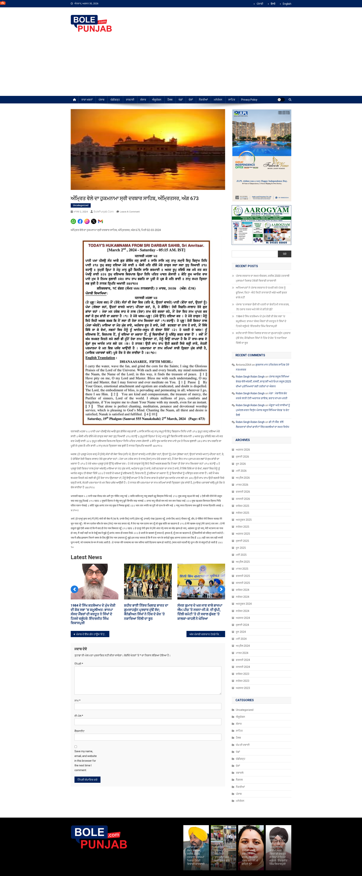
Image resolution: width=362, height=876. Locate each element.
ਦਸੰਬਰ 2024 (242, 589)
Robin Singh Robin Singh (250, 376)
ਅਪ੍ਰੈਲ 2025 (243, 561)
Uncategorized (80, 205)
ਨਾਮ (77, 696)
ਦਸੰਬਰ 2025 (242, 505)
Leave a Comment (130, 211)
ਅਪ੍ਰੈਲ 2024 (243, 645)
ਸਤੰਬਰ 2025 (242, 526)
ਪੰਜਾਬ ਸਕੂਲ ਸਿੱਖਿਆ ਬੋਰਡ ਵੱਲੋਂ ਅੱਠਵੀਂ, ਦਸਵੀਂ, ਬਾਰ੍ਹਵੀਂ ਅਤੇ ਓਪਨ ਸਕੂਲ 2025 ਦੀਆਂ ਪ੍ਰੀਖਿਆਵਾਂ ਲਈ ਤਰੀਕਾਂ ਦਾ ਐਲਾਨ (263, 381)
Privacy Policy (249, 99)
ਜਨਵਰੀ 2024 (243, 666)
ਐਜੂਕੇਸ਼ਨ (156, 99)
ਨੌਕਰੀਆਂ (203, 99)
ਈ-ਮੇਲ (78, 711)
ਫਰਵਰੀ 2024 (243, 659)
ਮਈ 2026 (241, 470)
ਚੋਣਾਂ (191, 99)
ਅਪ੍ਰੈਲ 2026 (243, 477)
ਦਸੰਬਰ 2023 (242, 673)
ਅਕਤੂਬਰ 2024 (244, 603)
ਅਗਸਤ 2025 (243, 533)
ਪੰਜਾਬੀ (260, 3)
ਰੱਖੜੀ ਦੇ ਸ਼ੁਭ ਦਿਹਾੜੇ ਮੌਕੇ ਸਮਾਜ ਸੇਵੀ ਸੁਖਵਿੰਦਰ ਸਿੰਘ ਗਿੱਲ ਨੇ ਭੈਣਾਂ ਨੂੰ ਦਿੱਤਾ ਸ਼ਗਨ (199, 609)
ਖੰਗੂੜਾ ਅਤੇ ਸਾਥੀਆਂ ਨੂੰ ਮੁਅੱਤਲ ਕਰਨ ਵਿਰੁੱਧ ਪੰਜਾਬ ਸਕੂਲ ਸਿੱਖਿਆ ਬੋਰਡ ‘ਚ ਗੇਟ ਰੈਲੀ (263, 410)
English (287, 3)
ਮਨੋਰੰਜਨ (218, 99)
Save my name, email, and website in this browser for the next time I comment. (85, 756)
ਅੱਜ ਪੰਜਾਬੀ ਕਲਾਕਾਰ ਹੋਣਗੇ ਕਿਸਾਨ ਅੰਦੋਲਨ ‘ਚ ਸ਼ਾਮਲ (207, 629)
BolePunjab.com (104, 211)
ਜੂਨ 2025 (241, 547)
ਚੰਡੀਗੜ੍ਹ (115, 99)
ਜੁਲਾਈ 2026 (242, 456)
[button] (74, 587)
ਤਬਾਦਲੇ (239, 772)
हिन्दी (273, 3)
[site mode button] (281, 100)
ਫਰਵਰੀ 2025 (243, 575)
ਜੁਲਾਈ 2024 (242, 624)
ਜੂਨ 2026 (241, 463)
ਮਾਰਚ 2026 (242, 484)
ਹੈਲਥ (170, 99)
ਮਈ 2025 (241, 554)
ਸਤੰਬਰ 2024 (242, 610)
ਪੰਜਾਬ (101, 99)
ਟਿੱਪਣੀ (78, 659)
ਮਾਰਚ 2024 (242, 652)
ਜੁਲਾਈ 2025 (242, 540)
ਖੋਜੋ (284, 253)
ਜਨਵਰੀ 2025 (243, 582)
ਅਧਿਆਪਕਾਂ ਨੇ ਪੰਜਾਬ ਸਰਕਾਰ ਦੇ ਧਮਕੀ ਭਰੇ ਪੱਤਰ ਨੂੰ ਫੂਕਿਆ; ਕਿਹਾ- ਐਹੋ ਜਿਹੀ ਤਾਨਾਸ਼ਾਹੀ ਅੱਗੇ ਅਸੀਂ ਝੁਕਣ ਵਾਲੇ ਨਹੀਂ (261, 292)
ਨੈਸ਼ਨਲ (239, 779)
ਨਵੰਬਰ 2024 (242, 596)
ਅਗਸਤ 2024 (243, 617)
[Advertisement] (181, 67)
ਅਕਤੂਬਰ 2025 (244, 519)
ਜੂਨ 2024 (241, 631)
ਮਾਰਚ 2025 (242, 568)
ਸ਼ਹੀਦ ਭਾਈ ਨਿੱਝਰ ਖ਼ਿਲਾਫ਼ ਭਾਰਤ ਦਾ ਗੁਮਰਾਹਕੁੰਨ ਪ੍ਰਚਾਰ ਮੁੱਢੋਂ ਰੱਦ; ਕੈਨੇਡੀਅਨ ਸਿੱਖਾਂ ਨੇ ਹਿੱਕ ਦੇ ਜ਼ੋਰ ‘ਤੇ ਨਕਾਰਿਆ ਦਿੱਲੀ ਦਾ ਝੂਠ (263, 338)
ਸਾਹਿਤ (231, 99)
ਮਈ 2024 (241, 638)
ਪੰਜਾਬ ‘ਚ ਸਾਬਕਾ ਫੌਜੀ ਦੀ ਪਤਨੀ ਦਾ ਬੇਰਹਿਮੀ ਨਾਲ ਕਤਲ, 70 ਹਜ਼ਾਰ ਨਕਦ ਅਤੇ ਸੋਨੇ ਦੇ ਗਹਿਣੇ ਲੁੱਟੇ (262, 307)
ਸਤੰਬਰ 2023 (242, 680)
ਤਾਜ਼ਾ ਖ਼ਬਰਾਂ (87, 99)
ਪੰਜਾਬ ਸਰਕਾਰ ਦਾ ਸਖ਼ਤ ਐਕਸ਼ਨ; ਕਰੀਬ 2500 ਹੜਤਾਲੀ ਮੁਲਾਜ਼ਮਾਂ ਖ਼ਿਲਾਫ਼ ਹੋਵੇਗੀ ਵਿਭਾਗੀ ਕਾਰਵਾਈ (262, 278)
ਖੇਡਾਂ (181, 99)
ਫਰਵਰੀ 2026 (243, 491)
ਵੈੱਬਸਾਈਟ (79, 726)
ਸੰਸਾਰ (143, 99)
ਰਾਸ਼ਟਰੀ (130, 99)
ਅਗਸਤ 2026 (243, 449)
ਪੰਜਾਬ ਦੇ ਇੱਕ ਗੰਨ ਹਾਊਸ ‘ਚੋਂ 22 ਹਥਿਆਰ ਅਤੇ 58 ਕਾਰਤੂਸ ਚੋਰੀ (92, 629)
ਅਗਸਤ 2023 (243, 687)
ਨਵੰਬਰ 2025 (242, 512)
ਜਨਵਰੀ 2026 (243, 498)
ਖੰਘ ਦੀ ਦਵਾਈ (243, 744)
